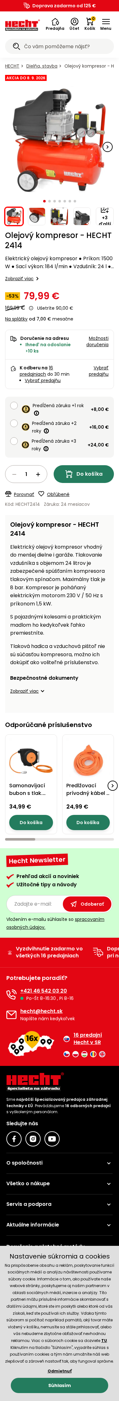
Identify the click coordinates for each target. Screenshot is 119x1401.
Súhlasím (59, 1385)
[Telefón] (11, 994)
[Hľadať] (16, 47)
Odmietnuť (60, 1371)
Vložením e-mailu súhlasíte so (55, 923)
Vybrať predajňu (43, 380)
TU (104, 1340)
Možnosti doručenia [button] (97, 341)
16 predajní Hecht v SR (88, 1039)
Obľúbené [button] (58, 494)
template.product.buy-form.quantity (26, 474)
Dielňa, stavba (41, 66)
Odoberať (92, 904)
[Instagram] (33, 1139)
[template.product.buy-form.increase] (38, 474)
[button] (55, 24)
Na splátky (16, 319)
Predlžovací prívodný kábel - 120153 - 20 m (87, 793)
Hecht (12, 66)
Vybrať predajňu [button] (99, 371)
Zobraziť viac (19, 278)
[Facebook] (14, 1139)
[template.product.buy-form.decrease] (14, 474)
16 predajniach (36, 371)
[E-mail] (11, 1015)
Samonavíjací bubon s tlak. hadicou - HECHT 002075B (31, 797)
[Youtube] (52, 1139)
